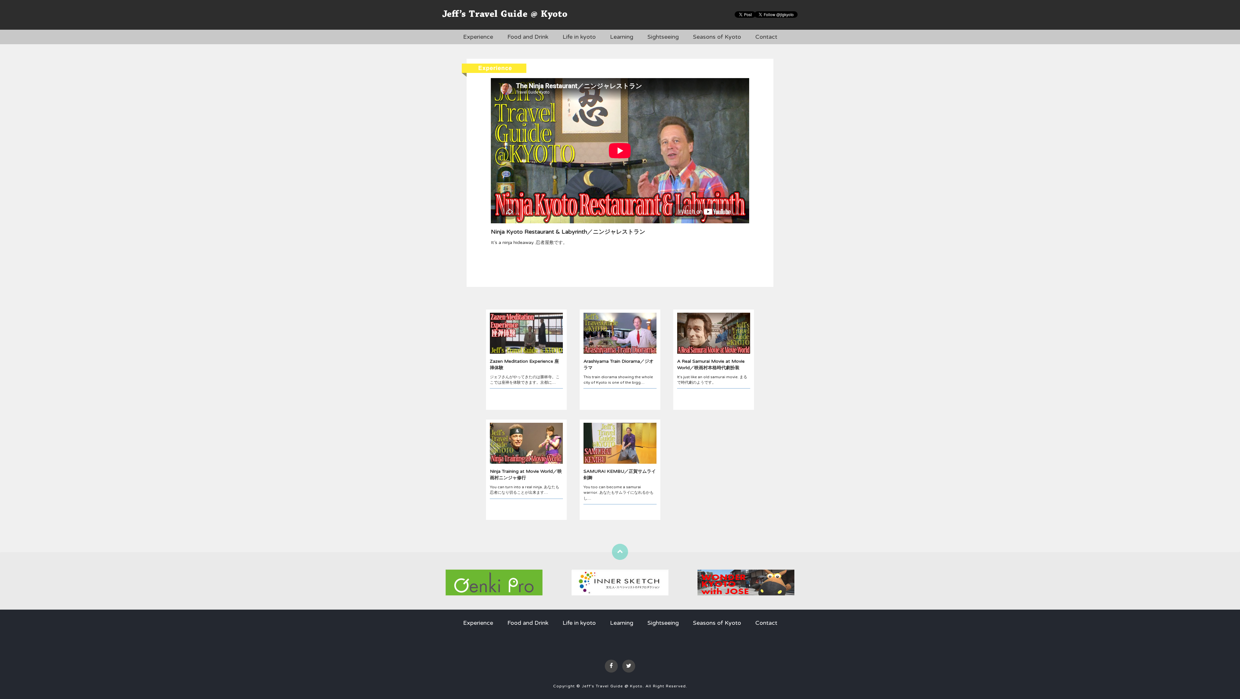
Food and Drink (527, 36)
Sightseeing (663, 36)
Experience (478, 36)
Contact (766, 36)
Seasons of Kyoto (717, 36)
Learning (621, 36)
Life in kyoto (579, 36)
